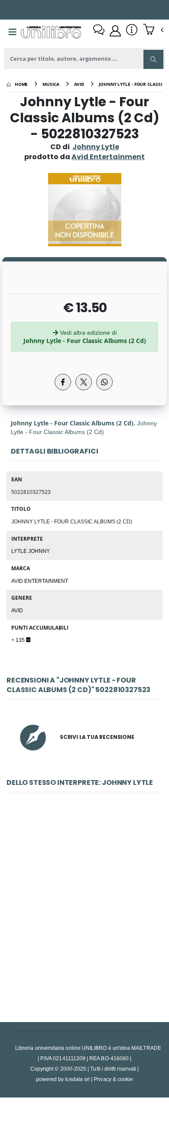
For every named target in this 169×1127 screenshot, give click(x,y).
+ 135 (18, 639)
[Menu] (12, 32)
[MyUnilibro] (115, 31)
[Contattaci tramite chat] (98, 31)
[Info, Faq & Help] (131, 31)
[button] (153, 30)
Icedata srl (77, 1079)
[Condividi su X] (83, 382)
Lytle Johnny (30, 550)
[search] (153, 59)
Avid (17, 610)
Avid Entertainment (39, 580)
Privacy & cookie (113, 1079)
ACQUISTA (88, 971)
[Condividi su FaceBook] (63, 382)
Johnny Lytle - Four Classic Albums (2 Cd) (84, 909)
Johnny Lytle (95, 147)
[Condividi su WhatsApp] (104, 382)
